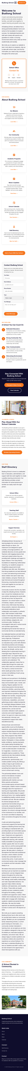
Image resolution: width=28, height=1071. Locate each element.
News (3, 1037)
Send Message (10, 313)
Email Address (7, 281)
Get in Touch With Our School (14, 253)
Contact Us (22, 2)
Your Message (7, 301)
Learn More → (14, 121)
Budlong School (8, 3)
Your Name (6, 275)
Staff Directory (5, 1048)
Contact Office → (14, 502)
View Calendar (14, 390)
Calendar (4, 1039)
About (3, 1034)
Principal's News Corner (14, 385)
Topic (5, 295)
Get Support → (14, 537)
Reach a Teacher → (14, 519)
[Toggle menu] (15, 3)
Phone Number (7, 288)
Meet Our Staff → (14, 241)
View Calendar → (14, 217)
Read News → (14, 193)
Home (3, 1031)
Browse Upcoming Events (12, 452)
